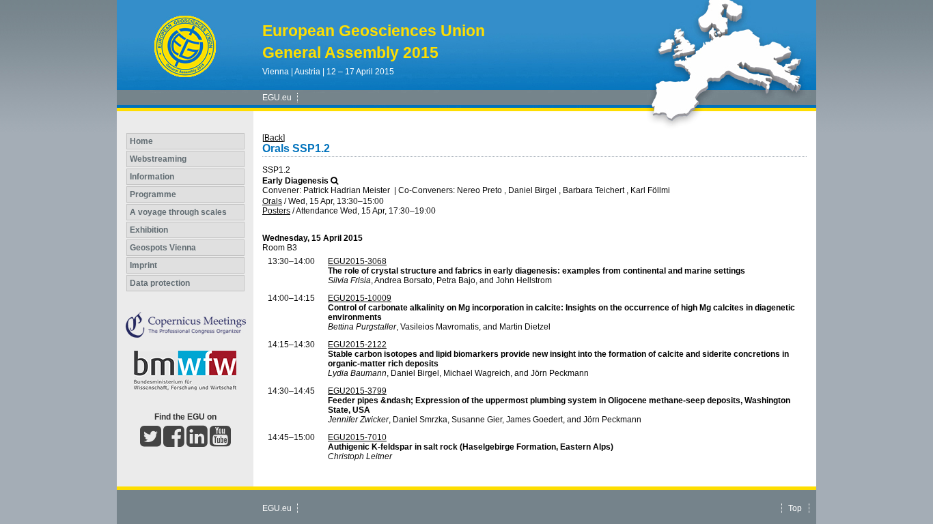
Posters (276, 211)
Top (795, 508)
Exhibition (149, 230)
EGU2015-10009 (359, 298)
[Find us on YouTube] (220, 442)
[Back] (273, 138)
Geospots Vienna (163, 247)
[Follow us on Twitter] (150, 442)
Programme (153, 194)
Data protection (160, 283)
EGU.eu (277, 97)
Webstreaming (158, 159)
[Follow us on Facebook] (173, 442)
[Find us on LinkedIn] (197, 442)
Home (141, 141)
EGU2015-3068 (357, 261)
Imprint (143, 265)
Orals (272, 201)
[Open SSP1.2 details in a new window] (334, 181)
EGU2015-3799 (357, 391)
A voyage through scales (178, 212)
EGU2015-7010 (357, 437)
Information (152, 176)
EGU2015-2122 (357, 344)
